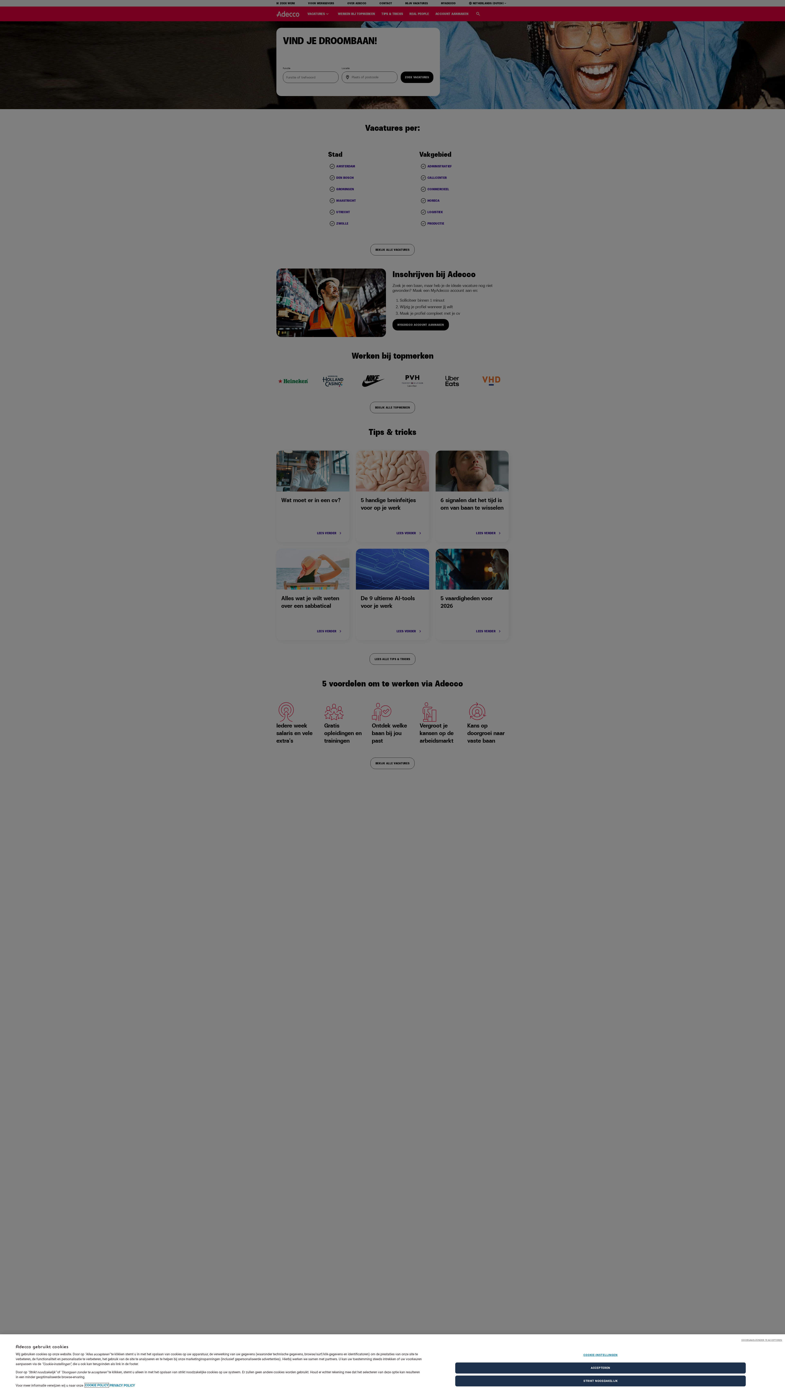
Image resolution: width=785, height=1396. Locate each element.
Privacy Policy (122, 1385)
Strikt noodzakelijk (600, 1381)
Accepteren (600, 1367)
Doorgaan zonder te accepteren (761, 1339)
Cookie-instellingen (600, 1355)
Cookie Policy (97, 1385)
